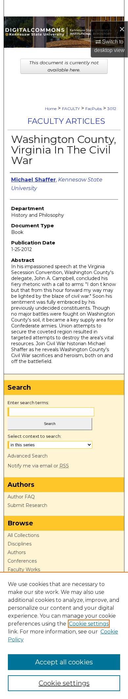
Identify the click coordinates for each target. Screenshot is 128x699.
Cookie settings (89, 624)
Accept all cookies (64, 662)
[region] (64, 635)
